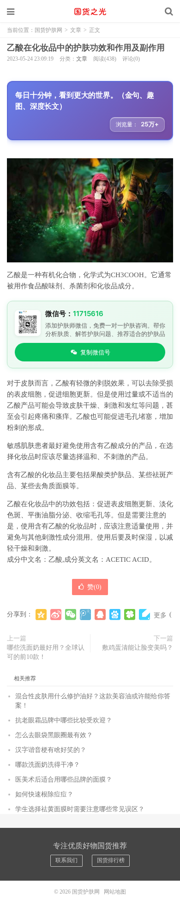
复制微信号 (95, 352)
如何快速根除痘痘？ (44, 794)
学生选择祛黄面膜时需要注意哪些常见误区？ (79, 809)
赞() (94, 587)
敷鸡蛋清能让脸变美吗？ (137, 647)
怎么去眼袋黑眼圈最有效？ (54, 735)
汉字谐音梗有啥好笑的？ (50, 749)
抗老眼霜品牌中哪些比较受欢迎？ (63, 720)
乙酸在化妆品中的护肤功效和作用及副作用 (86, 47)
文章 (75, 30)
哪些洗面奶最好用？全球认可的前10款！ (45, 652)
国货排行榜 (111, 860)
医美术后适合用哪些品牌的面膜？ (63, 779)
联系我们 (66, 860)
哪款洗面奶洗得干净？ (47, 764)
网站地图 (115, 891)
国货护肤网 (90, 11)
